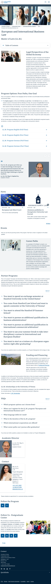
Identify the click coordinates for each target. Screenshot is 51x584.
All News (48, 223)
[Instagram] (1, 568)
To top (3, 543)
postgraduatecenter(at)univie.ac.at (8, 565)
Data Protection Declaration (14, 581)
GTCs (2, 581)
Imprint (28, 581)
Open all (47, 290)
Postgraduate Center (4, 5)
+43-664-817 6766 (17, 487)
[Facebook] (10, 568)
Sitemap (5, 581)
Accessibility (23, 581)
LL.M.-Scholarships (15, 393)
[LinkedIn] (4, 568)
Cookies (32, 581)
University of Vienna (5, 26)
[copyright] (49, 23)
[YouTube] (7, 568)
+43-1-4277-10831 (17, 485)
